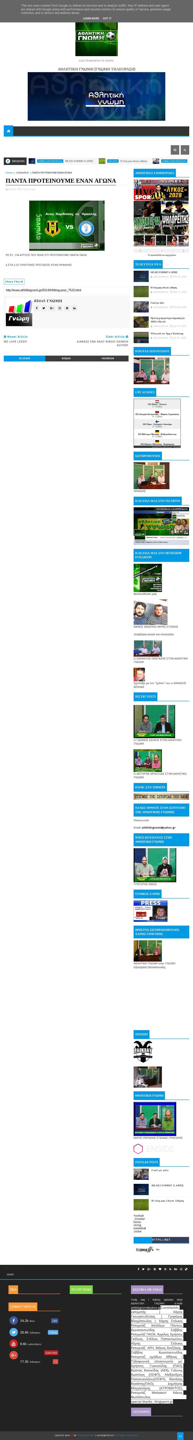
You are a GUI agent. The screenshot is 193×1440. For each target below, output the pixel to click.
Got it (107, 18)
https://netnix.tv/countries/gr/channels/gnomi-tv (161, 1240)
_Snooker (139, 1219)
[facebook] (138, 1269)
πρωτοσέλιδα (156, 255)
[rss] (170, 1269)
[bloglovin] (160, 1269)
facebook (108, 358)
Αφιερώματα (89, 140)
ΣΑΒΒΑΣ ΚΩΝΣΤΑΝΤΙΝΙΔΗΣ (142, 161)
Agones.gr (167, 447)
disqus (66, 358)
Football (139, 1215)
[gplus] (149, 1269)
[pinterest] (155, 1269)
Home (9, 172)
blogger (24, 358)
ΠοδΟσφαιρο (16, 140)
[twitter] (143, 1269)
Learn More (91, 18)
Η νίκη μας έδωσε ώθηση (101, 161)
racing (137, 1225)
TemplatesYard (86, 1435)
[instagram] (181, 1269)
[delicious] (186, 1269)
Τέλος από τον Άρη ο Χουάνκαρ (167, 333)
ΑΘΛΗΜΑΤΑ (39, 140)
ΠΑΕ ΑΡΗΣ (80, 161)
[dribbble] (165, 1269)
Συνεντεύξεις (63, 140)
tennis (137, 1222)
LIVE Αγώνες (149, 140)
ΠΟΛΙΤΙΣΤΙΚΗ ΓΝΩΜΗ (22, 149)
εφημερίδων (170, 255)
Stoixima (177, 447)
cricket (138, 1231)
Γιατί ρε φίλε (164, 161)
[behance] (175, 1269)
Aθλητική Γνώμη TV (120, 140)
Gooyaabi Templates (126, 1435)
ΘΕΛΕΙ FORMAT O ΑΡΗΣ (47, 161)
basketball (140, 1228)
